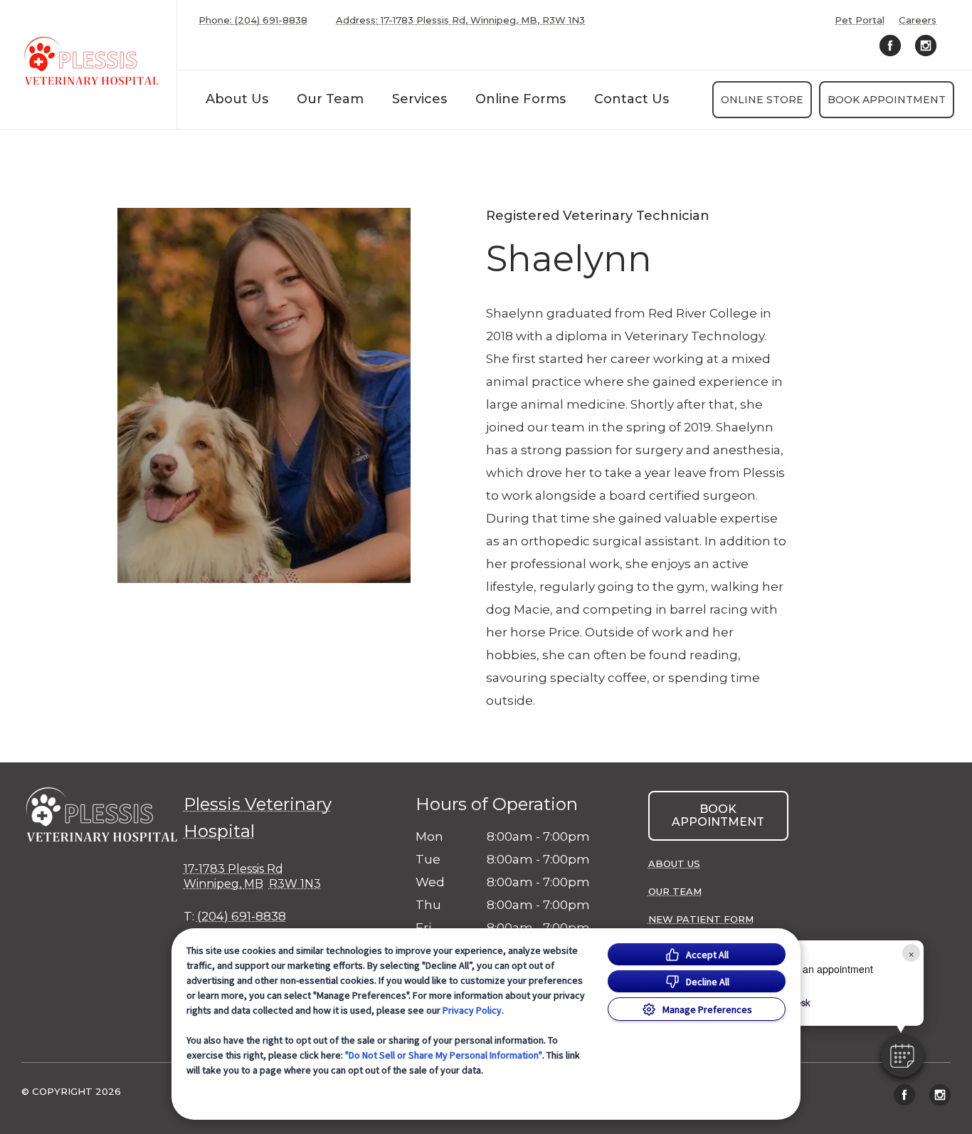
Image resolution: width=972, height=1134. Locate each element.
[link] (91, 61)
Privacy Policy (472, 1010)
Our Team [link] (330, 99)
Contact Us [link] (631, 99)
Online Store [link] (762, 99)
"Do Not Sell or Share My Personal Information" (443, 1055)
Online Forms (520, 99)
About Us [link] (237, 99)
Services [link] (419, 99)
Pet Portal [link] (859, 20)
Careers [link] (917, 20)
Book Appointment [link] (887, 99)
